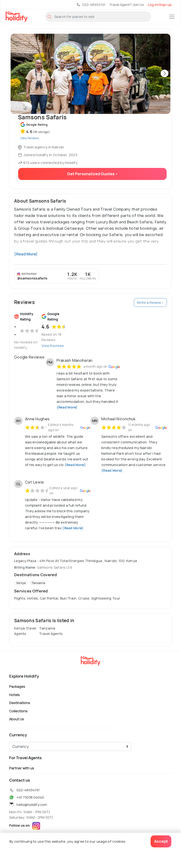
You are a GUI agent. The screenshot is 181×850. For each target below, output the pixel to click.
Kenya (21, 583)
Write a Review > (150, 302)
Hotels (14, 694)
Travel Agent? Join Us (126, 4)
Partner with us (21, 768)
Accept (161, 841)
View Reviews (52, 345)
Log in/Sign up (160, 4)
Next (164, 74)
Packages (17, 686)
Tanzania (38, 583)
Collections (18, 710)
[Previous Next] (90, 74)
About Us (16, 719)
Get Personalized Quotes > (92, 173)
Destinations (19, 702)
